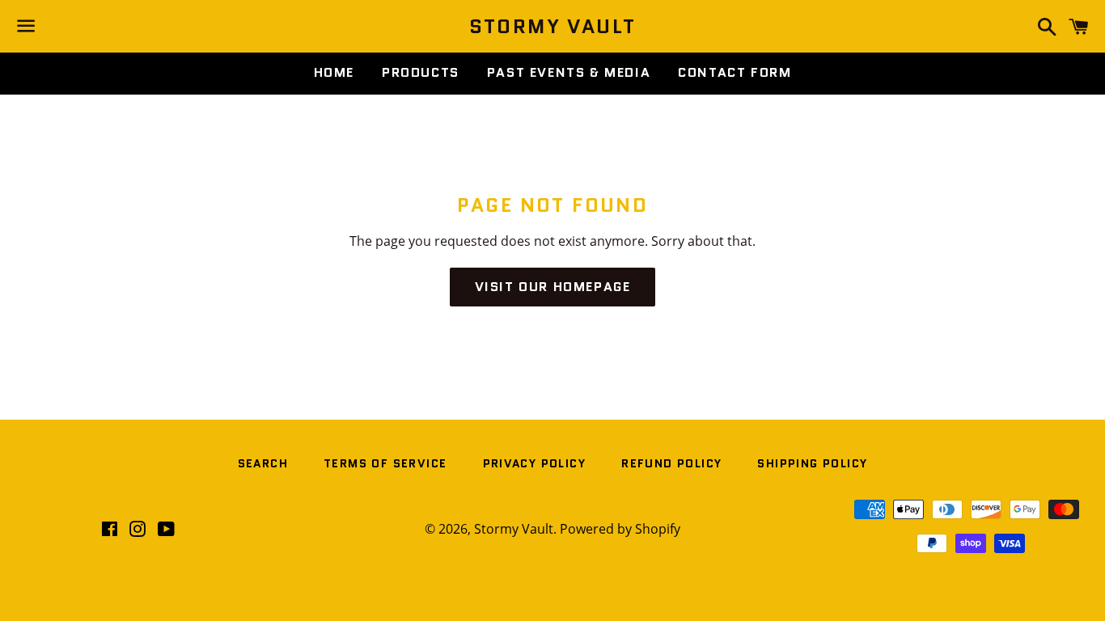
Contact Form (734, 72)
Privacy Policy (534, 463)
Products (420, 72)
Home (334, 72)
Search (263, 463)
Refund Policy (671, 463)
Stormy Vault (553, 26)
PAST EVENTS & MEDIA (568, 72)
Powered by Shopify (620, 529)
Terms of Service (385, 463)
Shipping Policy (812, 463)
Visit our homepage (553, 286)
